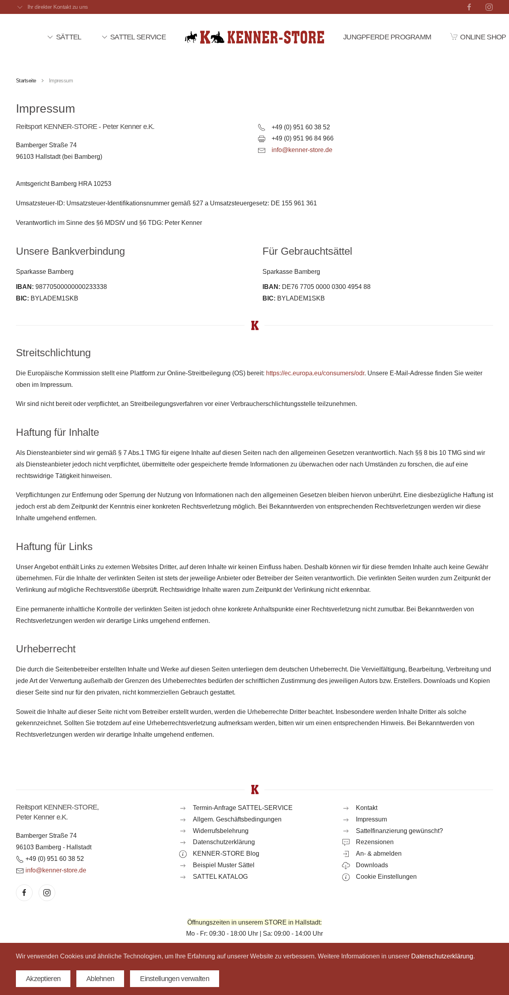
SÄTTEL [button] (68, 37)
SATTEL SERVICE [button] (138, 37)
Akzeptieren (43, 979)
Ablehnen (100, 979)
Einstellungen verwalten (174, 979)
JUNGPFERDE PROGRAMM (387, 37)
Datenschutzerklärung (442, 956)
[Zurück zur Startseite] (254, 37)
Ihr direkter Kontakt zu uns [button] (57, 7)
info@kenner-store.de (302, 149)
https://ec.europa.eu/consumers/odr (315, 373)
